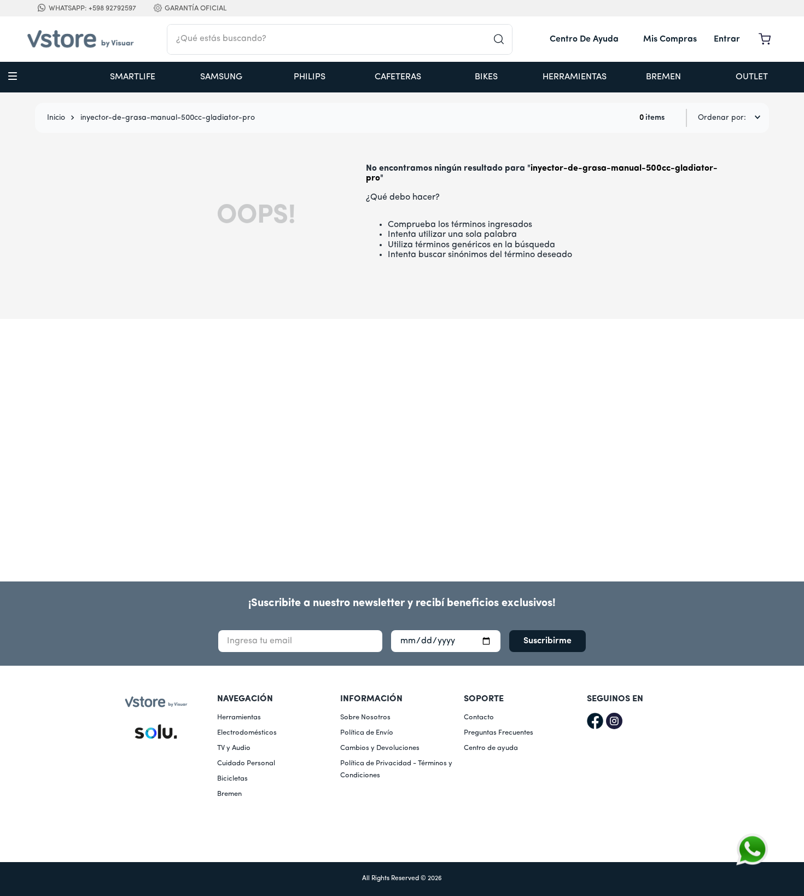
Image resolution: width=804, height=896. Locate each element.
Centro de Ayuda (584, 39)
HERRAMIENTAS (575, 77)
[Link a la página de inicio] (56, 118)
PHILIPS (309, 77)
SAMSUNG (221, 77)
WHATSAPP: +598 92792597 (92, 8)
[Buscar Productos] (502, 39)
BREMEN (663, 77)
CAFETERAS (398, 77)
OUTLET (752, 77)
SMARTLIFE (132, 77)
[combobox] (339, 39)
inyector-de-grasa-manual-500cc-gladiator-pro (167, 118)
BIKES (486, 77)
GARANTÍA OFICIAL (195, 8)
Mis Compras (670, 39)
